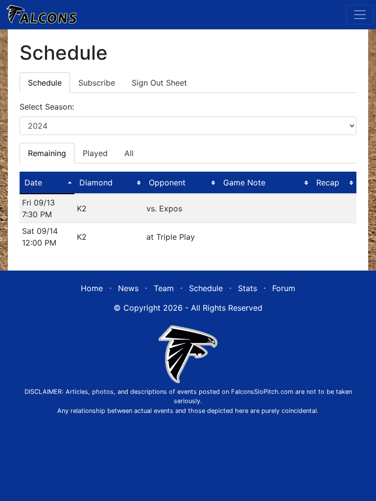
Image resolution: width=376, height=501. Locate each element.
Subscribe (96, 83)
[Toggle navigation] (360, 14)
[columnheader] (47, 183)
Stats (247, 288)
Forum (283, 288)
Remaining (47, 153)
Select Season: (47, 107)
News (128, 288)
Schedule (45, 83)
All (129, 153)
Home (92, 288)
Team (164, 288)
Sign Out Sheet (159, 83)
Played (95, 153)
